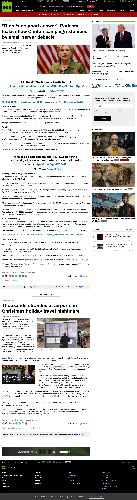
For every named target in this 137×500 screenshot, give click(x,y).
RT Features (80, 10)
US (39, 428)
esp (8, 462)
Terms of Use (106, 472)
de (16, 462)
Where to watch (73, 478)
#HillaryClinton (65, 86)
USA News (11, 20)
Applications (72, 475)
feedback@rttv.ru (80, 287)
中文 (25, 1)
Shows (122, 10)
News (4, 472)
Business (54, 10)
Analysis (91, 10)
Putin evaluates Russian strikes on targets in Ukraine (68, 15)
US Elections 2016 (9, 281)
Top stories (97, 21)
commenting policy (22, 287)
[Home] (7, 7)
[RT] (40, 1)
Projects (131, 10)
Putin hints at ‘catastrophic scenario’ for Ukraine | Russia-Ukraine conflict (63, 6)
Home (5, 20)
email (34, 224)
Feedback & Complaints (109, 486)
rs (22, 462)
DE (15, 1)
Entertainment (111, 10)
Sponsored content (74, 483)
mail (74, 110)
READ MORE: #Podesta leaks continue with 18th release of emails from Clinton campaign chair (43, 102)
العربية (3, 1)
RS (22, 1)
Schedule (71, 480)
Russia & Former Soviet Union (25, 10)
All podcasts (130, 229)
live (90, 6)
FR (19, 1)
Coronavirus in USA (10, 428)
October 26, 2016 (57, 91)
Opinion (100, 10)
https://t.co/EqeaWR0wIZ (51, 164)
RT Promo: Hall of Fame (109, 480)
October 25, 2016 (54, 169)
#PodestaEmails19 (43, 86)
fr (19, 462)
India (62, 10)
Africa (70, 10)
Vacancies (105, 489)
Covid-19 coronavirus (27, 428)
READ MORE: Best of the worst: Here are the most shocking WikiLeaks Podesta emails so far (42, 235)
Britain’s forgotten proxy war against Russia (109, 189)
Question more (24, 6)
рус (12, 462)
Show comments (46, 294)
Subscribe (102, 119)
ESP (8, 1)
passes (22, 242)
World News (43, 10)
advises (46, 177)
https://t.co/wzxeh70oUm (91, 86)
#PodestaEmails (20, 86)
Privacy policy (106, 475)
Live (69, 472)
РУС (12, 1)
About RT (105, 478)
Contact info (105, 483)
